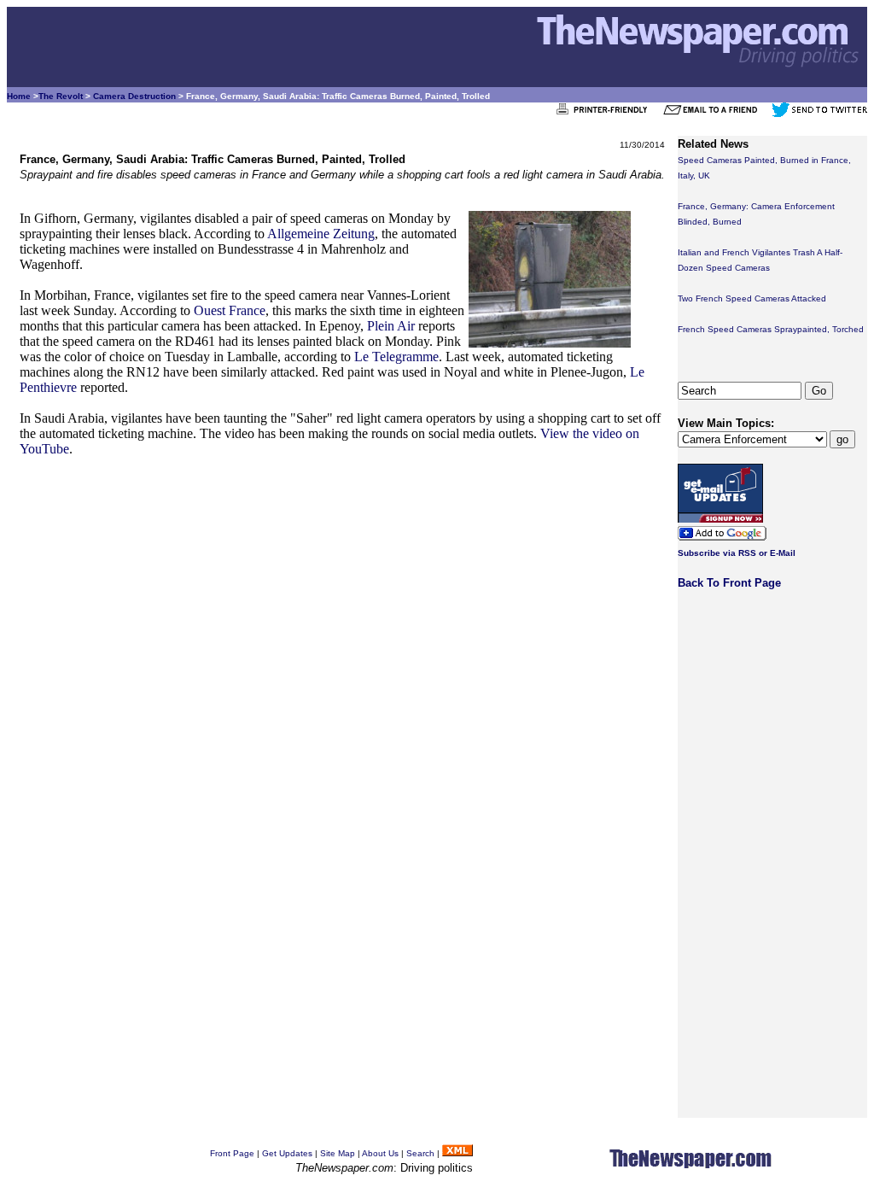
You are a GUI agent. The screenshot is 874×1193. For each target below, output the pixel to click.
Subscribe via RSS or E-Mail (736, 553)
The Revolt (60, 96)
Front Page (232, 1153)
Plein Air (391, 326)
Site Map (337, 1153)
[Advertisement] (342, 591)
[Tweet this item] (819, 114)
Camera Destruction (134, 96)
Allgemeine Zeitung (321, 233)
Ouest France (229, 310)
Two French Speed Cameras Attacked (752, 298)
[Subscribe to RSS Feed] (457, 1153)
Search (420, 1153)
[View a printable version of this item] (606, 114)
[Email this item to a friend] (715, 114)
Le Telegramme (396, 356)
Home (19, 96)
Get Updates (287, 1153)
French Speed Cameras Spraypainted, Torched (771, 329)
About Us (380, 1153)
